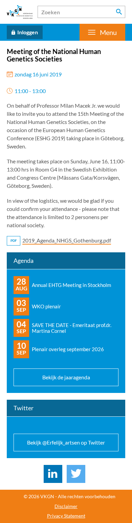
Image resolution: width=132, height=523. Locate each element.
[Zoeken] (119, 12)
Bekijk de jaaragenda (66, 377)
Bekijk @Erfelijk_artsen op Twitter (66, 442)
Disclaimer (66, 506)
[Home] (19, 12)
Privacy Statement (66, 516)
